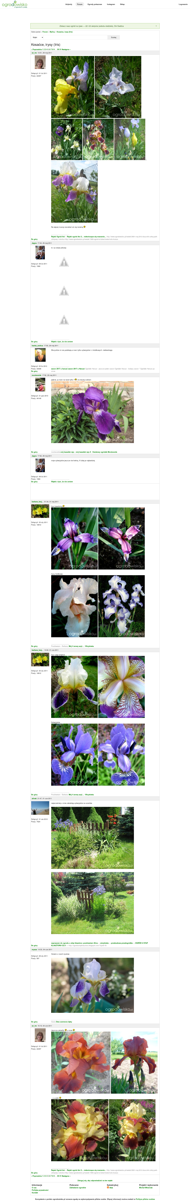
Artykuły (68, 4)
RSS (111, 1187)
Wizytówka (89, 646)
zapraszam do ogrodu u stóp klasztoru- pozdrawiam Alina (74, 943)
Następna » (66, 49)
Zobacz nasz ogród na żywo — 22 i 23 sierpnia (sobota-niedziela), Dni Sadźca (92, 26)
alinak (34, 798)
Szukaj (113, 37)
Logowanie (183, 4)
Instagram (111, 4)
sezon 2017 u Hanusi (76, 368)
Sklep (122, 4)
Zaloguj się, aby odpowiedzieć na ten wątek (95, 1180)
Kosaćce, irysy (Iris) (65, 32)
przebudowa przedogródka (122, 943)
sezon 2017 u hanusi (59, 368)
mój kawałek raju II (83, 452)
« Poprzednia (36, 49)
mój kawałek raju (67, 452)
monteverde (36, 375)
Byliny (52, 32)
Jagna (34, 243)
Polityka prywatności (40, 1190)
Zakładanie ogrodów (78, 1187)
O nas (34, 1187)
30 (58, 49)
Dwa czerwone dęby (64, 1021)
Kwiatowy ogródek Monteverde (105, 452)
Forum (79, 4)
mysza (34, 949)
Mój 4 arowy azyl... (76, 646)
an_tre (34, 52)
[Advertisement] (95, 16)
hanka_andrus (37, 345)
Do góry (34, 239)
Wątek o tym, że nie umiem (62, 341)
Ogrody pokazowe (95, 4)
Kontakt (35, 1192)
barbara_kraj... (37, 501)
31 (60, 49)
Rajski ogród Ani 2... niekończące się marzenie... (86, 236)
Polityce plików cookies (145, 1199)
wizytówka (104, 943)
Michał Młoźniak (146, 1187)
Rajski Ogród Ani (58, 236)
